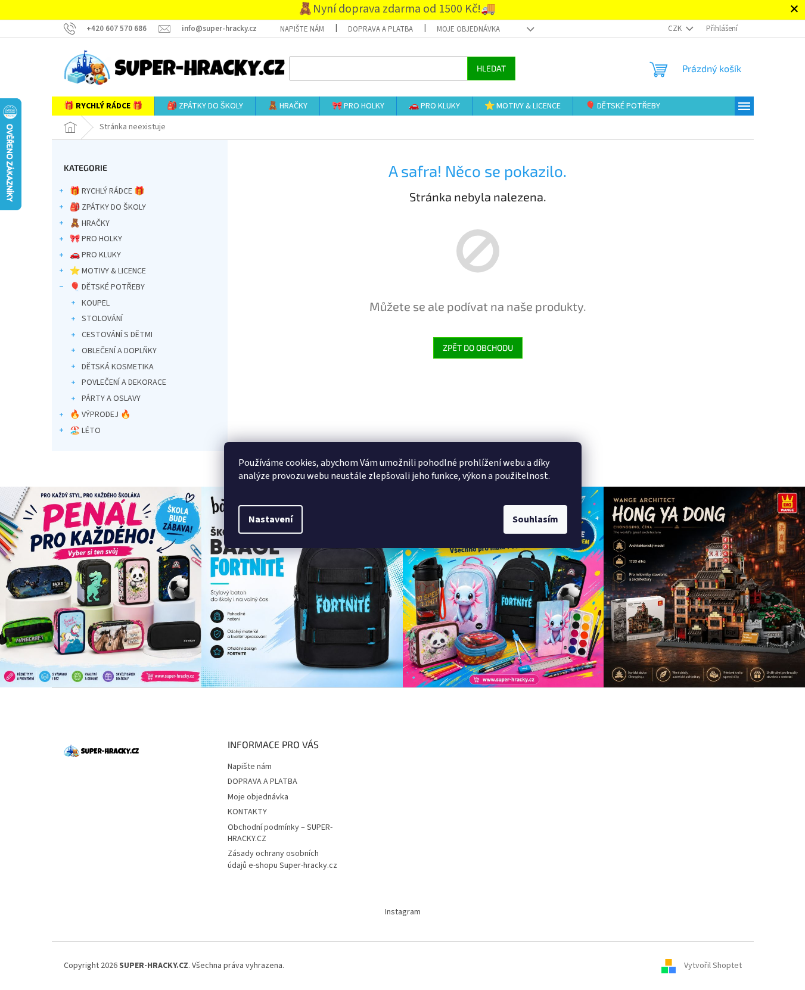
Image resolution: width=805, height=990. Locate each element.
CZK (675, 28)
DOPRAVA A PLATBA (380, 29)
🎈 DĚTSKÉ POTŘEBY (107, 287)
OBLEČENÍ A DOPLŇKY (119, 351)
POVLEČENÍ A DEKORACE (124, 382)
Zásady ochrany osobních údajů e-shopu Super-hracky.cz (282, 859)
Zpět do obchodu (478, 348)
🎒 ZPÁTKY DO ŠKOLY (108, 207)
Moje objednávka (468, 29)
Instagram (403, 912)
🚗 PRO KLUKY (95, 255)
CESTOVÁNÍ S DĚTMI (117, 335)
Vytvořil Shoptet (713, 966)
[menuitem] (103, 106)
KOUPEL (96, 303)
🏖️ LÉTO (85, 431)
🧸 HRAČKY (90, 223)
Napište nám (302, 29)
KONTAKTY (247, 812)
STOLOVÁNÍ (102, 319)
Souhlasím (535, 519)
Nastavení (270, 519)
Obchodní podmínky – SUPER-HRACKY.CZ (280, 833)
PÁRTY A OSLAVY (111, 398)
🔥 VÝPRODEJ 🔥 (100, 415)
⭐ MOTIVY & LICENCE (108, 271)
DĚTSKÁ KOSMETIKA (118, 367)
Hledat (491, 68)
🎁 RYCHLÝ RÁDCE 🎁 (107, 191)
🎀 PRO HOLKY (96, 239)
